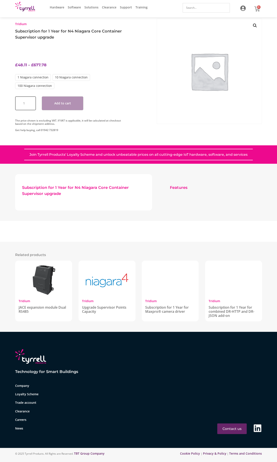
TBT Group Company (89, 453)
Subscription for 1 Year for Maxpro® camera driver (167, 309)
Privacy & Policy (214, 453)
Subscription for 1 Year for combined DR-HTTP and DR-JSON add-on (231, 311)
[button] (255, 25)
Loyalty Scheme (27, 394)
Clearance (109, 7)
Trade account (25, 402)
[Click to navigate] (243, 8)
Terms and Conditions (245, 453)
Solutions (91, 7)
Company (22, 386)
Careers (20, 420)
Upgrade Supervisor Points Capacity (104, 309)
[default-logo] (26, 7)
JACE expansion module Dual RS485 (42, 309)
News (19, 428)
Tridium (21, 24)
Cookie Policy (190, 453)
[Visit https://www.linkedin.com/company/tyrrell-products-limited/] (257, 428)
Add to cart (62, 103)
